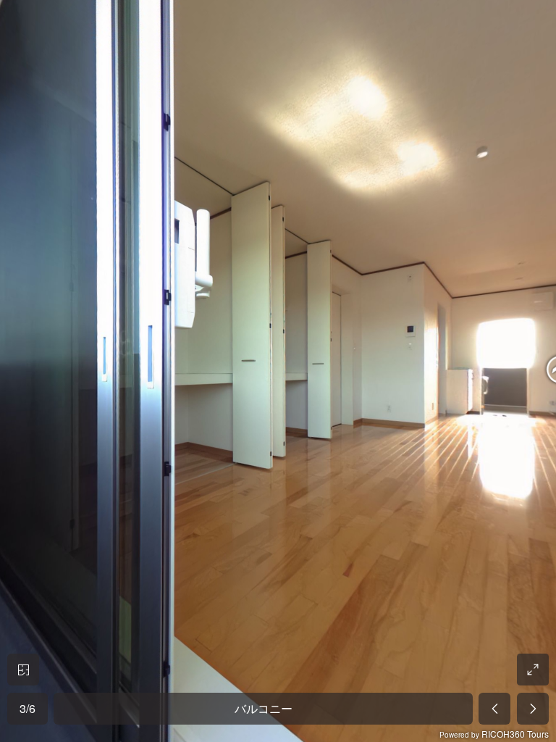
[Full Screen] (533, 669)
